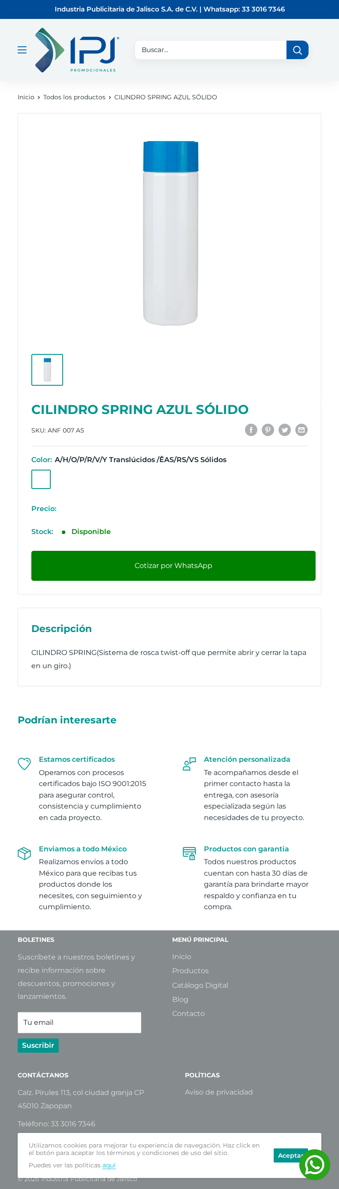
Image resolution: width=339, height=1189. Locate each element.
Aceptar (291, 1155)
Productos (190, 971)
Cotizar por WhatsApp (173, 565)
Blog (180, 999)
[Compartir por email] (301, 429)
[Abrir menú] (22, 49)
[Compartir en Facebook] (251, 429)
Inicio (26, 97)
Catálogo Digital (200, 985)
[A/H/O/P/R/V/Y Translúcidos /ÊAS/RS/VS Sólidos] (41, 479)
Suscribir (38, 1045)
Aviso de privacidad (219, 1092)
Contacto (188, 1013)
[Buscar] (297, 50)
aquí (109, 1165)
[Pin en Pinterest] (268, 429)
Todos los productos (74, 97)
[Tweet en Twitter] (285, 429)
